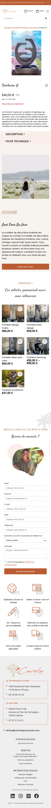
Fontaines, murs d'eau (29, 28)
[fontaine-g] (25, 53)
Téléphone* (8, 525)
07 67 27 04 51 (16, 720)
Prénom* (7, 494)
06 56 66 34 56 (16, 694)
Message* (8, 546)
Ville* (6, 515)
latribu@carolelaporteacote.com (22, 730)
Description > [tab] (15, 134)
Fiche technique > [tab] (18, 141)
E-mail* (7, 504)
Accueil (7, 28)
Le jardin (15, 28)
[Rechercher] (46, 18)
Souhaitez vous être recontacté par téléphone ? (23, 535)
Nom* (6, 483)
